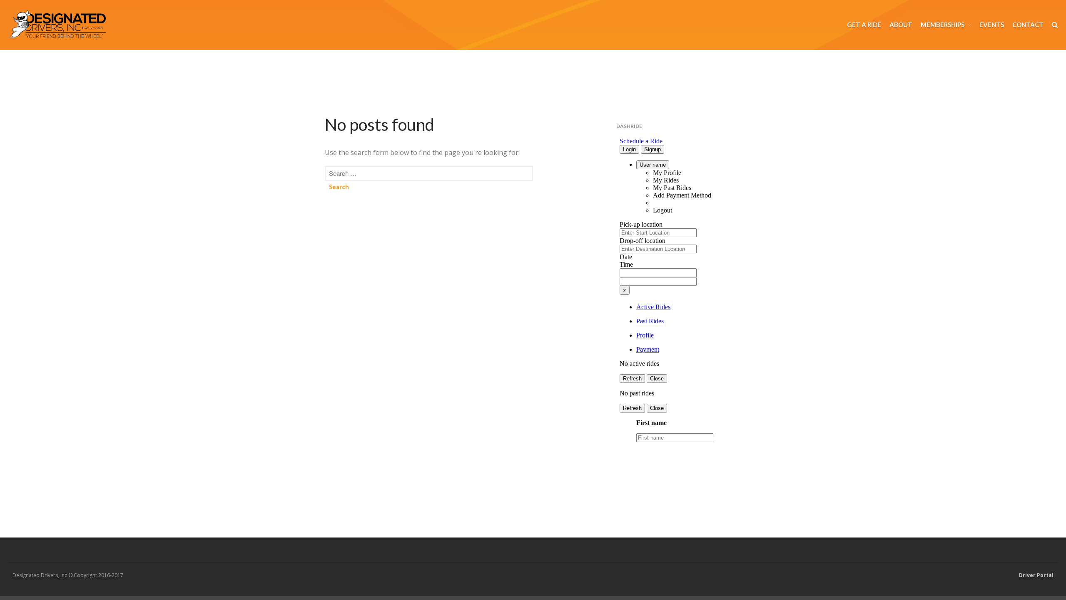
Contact (1028, 24)
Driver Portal (1036, 575)
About (900, 24)
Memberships (942, 24)
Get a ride (864, 24)
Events (991, 24)
